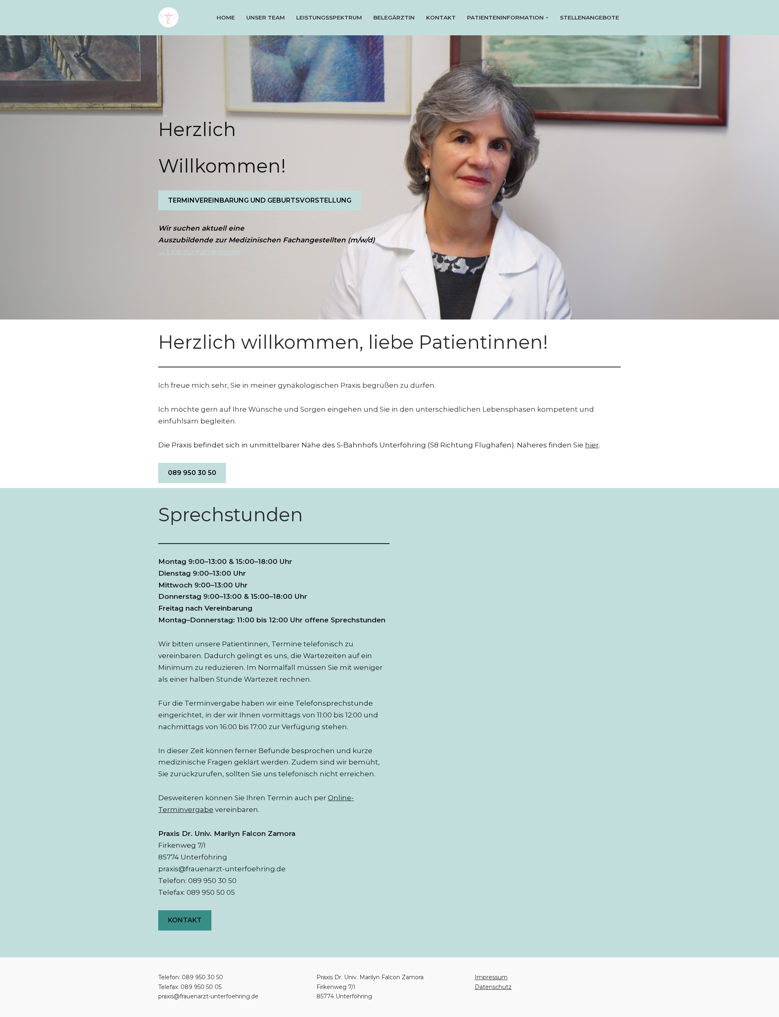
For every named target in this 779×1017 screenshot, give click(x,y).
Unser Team (265, 17)
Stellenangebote (589, 17)
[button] (547, 17)
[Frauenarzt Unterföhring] (170, 17)
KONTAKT (185, 920)
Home (226, 17)
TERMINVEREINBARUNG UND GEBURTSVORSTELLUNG (259, 200)
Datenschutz (493, 987)
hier (592, 445)
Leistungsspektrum (329, 17)
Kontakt (441, 17)
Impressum (491, 977)
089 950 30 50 (192, 473)
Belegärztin (394, 17)
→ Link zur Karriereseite (199, 252)
